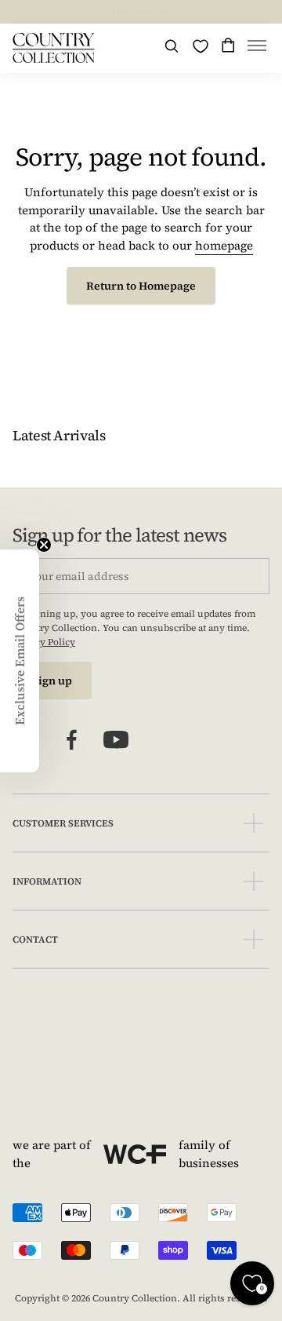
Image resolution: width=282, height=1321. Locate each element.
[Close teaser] (44, 545)
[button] (256, 48)
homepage (224, 245)
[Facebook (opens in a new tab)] (72, 740)
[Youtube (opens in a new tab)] (116, 740)
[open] (253, 823)
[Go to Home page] (54, 48)
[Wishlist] (200, 46)
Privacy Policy (44, 642)
